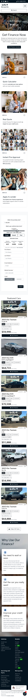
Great (6, 235)
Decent (14, 235)
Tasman (17, 659)
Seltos (16, 649)
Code (6, 276)
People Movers (5, 647)
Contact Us (18, 677)
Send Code (9, 279)
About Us (17, 674)
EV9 (16, 664)
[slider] (17, 231)
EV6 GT (17, 666)
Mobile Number (9, 270)
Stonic (17, 647)
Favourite (20, 317)
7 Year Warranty (5, 681)
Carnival (17, 656)
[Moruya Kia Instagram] (4, 1)
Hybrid (3, 645)
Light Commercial (6, 649)
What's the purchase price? (14, 220)
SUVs (2, 643)
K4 (16, 645)
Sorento (17, 654)
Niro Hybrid (18, 657)
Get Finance (14, 335)
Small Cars (4, 642)
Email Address (9, 263)
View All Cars (15, 529)
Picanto (17, 642)
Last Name (8, 255)
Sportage (17, 650)
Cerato (17, 643)
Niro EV (17, 661)
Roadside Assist (5, 686)
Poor (21, 235)
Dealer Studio (10, 695)
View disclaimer (20, 247)
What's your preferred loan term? (14, 226)
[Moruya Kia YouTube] (6, 1)
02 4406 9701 (22, 1)
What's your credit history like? (14, 232)
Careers (17, 675)
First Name (8, 249)
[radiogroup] (14, 235)
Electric (3, 650)
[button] (25, 6)
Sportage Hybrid (19, 652)
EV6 (16, 662)
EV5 (16, 668)
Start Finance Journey (14, 47)
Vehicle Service (5, 675)
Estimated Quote (14, 238)
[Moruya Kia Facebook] (2, 1)
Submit (21, 286)
